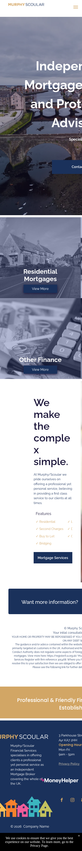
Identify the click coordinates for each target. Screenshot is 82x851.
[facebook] (62, 800)
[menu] (75, 7)
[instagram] (72, 800)
